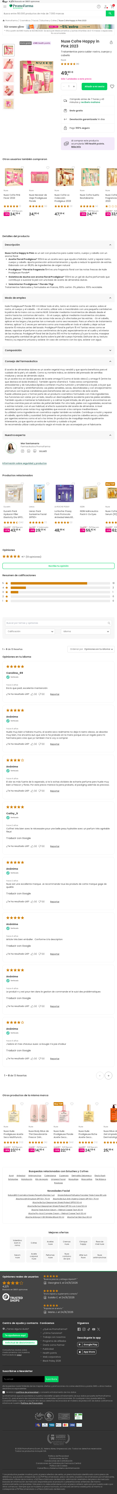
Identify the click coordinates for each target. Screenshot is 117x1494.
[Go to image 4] (8, 90)
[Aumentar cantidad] (74, 86)
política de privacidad (27, 1392)
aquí (19, 1355)
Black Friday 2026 (52, 1360)
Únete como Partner (54, 1344)
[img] (36, 77)
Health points (50, 1352)
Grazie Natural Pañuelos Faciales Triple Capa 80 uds (82, 1195)
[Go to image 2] (8, 64)
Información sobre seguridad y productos (24, 463)
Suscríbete (51, 1379)
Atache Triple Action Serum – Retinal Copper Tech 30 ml (57, 1209)
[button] (100, 1075)
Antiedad (21, 1175)
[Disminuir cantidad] (64, 86)
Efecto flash (100, 1175)
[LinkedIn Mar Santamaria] (28, 451)
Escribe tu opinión (59, 565)
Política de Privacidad (32, 1403)
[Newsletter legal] (4, 1392)
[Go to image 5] (8, 104)
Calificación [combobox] (14, 631)
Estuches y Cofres (48, 20)
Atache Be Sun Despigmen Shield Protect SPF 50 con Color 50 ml (57, 1206)
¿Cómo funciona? (52, 1333)
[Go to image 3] (8, 77)
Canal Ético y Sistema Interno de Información (58, 1468)
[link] (21, 556)
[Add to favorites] (112, 86)
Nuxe (63, 59)
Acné (11, 1175)
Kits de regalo (41, 1179)
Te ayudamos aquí (15, 1335)
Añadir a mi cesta (94, 86)
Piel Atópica (100, 1179)
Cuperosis (64, 1175)
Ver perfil (43, 451)
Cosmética (25, 20)
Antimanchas (34, 1175)
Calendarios (50, 1175)
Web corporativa (52, 1356)
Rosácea (58, 1183)
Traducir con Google (18, 838)
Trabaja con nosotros (54, 1337)
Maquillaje (73, 1179)
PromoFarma (11, 20)
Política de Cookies (58, 1465)
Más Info (76, 146)
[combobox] (96, 649)
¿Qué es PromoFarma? (55, 1329)
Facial (35, 20)
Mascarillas (86, 1179)
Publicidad (48, 1348)
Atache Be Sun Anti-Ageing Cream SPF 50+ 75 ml (76, 1198)
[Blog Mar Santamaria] (35, 451)
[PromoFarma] (21, 6)
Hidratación (26, 1179)
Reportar (54, 694)
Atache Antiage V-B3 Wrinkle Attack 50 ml (44, 1217)
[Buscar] (110, 13)
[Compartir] (111, 42)
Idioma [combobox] (67, 631)
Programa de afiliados (54, 1341)
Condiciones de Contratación (58, 1461)
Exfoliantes (13, 1179)
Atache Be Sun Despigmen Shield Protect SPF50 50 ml (57, 1202)
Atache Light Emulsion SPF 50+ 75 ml (33, 1198)
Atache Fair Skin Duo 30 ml (79, 1217)
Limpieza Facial (58, 1179)
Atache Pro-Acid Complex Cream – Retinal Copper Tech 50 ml (57, 1213)
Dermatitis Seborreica (82, 1175)
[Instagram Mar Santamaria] (22, 451)
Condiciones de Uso (58, 1458)
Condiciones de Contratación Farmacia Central (58, 1463)
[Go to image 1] (8, 50)
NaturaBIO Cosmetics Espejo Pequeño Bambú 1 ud (31, 1195)
